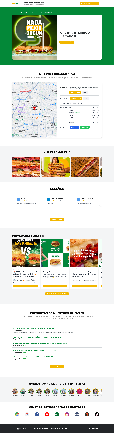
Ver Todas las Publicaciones (57, 293)
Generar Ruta (75, 92)
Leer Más (19, 206)
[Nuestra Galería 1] (26, 167)
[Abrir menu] (101, 3)
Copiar (84, 92)
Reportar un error (65, 134)
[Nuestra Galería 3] (85, 167)
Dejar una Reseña (57, 219)
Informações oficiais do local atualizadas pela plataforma (50, 428)
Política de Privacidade (93, 428)
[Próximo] (100, 167)
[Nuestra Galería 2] (55, 167)
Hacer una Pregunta (57, 367)
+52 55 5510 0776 (76, 98)
